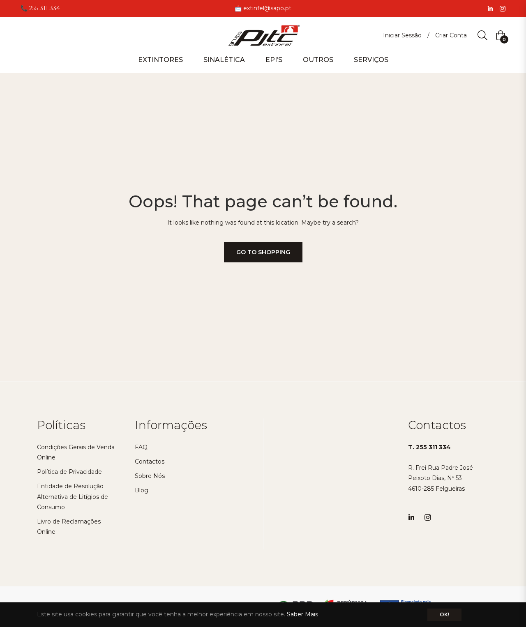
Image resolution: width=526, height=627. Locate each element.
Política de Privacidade (69, 471)
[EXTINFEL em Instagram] (502, 8)
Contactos (149, 461)
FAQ (141, 447)
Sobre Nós (150, 476)
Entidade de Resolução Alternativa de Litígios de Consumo (72, 496)
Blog (141, 490)
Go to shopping (263, 252)
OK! (444, 614)
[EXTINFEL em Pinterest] (490, 8)
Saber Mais (302, 614)
